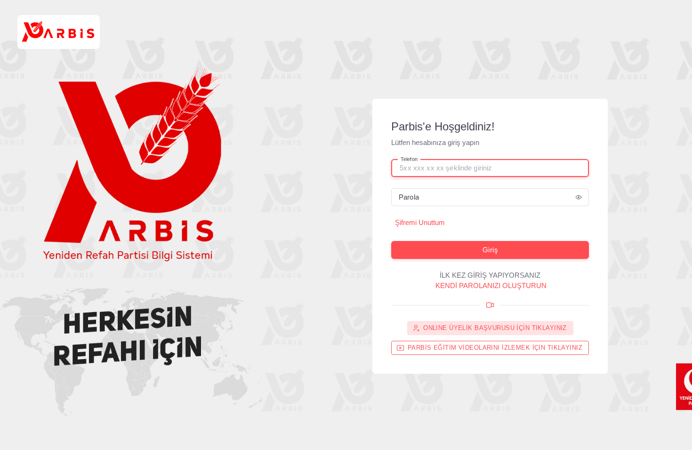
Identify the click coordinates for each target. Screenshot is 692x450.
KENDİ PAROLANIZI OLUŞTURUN (491, 285)
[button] (578, 197)
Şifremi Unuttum (420, 222)
